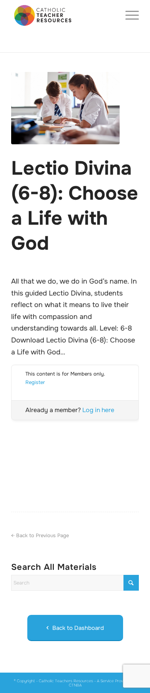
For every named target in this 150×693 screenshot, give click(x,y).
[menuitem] (128, 15)
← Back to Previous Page (40, 535)
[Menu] (128, 15)
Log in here (98, 410)
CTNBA (75, 685)
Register (35, 382)
